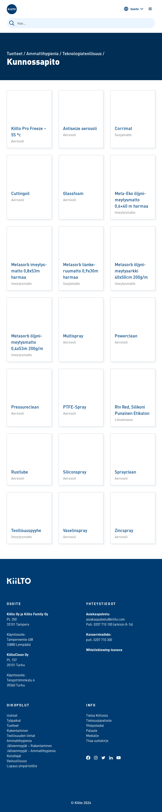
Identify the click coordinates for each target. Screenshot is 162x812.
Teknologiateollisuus (82, 53)
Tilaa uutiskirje (97, 740)
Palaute (91, 730)
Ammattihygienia (42, 53)
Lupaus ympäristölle (22, 765)
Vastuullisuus (17, 760)
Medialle (93, 735)
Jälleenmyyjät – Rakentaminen (29, 745)
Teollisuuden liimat (21, 735)
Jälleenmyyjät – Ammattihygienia (31, 750)
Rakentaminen (17, 730)
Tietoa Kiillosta (97, 715)
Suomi (134, 9)
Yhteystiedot (95, 725)
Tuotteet (15, 53)
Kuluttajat (14, 755)
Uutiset (12, 715)
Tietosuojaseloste (99, 720)
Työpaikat (14, 720)
